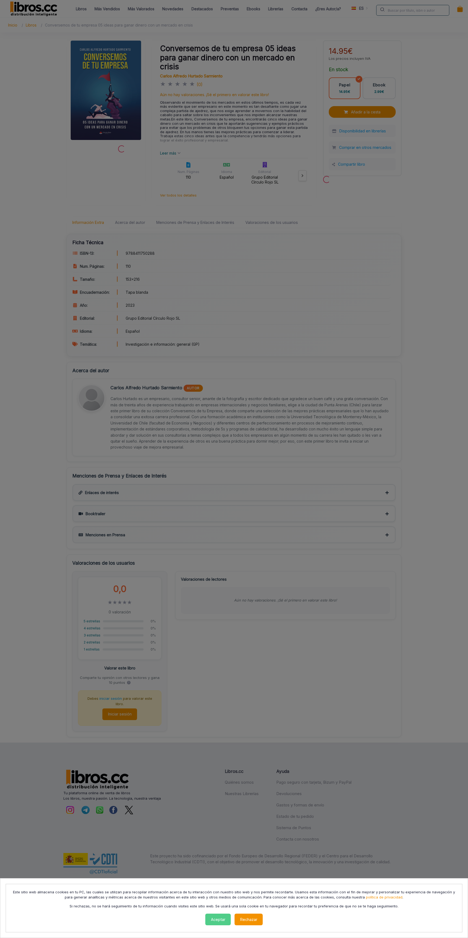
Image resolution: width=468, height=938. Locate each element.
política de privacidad (384, 897)
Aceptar (218, 919)
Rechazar (248, 919)
